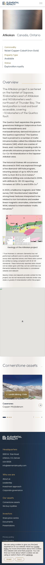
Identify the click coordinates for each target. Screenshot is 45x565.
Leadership (7, 483)
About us (6, 479)
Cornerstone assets (11, 502)
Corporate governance (13, 490)
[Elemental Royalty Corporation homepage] (11, 3)
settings (29, 555)
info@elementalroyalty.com (14, 465)
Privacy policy (8, 537)
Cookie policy (8, 540)
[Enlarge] (39, 218)
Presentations (9, 525)
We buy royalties (10, 506)
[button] (4, 417)
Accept (9, 559)
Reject (19, 559)
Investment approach (12, 486)
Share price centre (11, 518)
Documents (8, 522)
